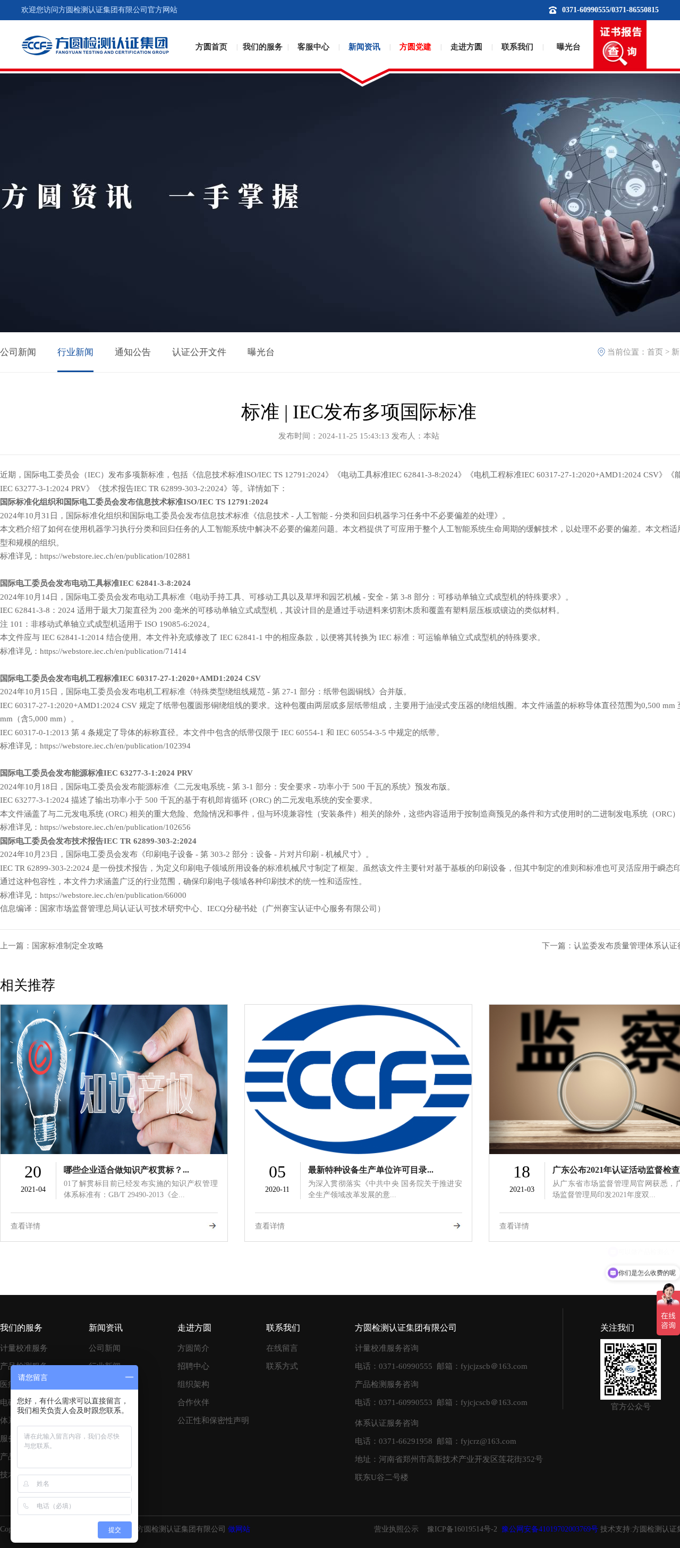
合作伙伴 (193, 1402)
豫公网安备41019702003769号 (549, 1529)
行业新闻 (75, 352)
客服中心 (313, 47)
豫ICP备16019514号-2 (462, 1529)
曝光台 (569, 47)
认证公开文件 (199, 352)
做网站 (239, 1529)
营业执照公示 (396, 1529)
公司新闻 (18, 352)
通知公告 (133, 352)
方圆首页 (211, 47)
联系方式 (282, 1366)
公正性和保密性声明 (213, 1420)
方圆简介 (193, 1348)
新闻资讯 (364, 47)
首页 (655, 352)
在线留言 (282, 1348)
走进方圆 (466, 47)
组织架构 (193, 1384)
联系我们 (517, 47)
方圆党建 (415, 47)
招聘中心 (193, 1366)
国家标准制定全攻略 (68, 945)
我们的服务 (263, 47)
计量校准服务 (24, 1348)
